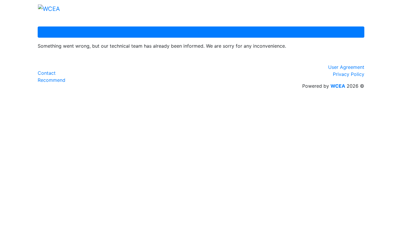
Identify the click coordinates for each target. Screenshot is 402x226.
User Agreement (346, 67)
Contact (47, 73)
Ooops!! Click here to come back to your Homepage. (201, 32)
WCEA (337, 86)
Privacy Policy (348, 74)
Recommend (51, 80)
